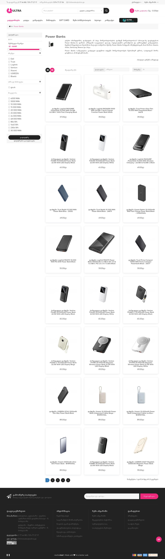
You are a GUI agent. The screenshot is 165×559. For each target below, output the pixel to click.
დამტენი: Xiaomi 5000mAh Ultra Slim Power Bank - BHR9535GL (63, 463)
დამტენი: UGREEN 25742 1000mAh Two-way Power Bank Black (63, 412)
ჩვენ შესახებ (63, 516)
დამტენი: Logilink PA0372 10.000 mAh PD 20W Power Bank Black (63, 261)
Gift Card (64, 20)
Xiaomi (14, 70)
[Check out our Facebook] (7, 555)
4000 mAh (15, 98)
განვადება (38, 20)
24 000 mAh (16, 116)
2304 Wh (15, 127)
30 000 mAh (16, 130)
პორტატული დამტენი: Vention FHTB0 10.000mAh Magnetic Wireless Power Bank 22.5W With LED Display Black (102, 363)
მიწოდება (51, 20)
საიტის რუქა (133, 524)
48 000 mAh (16, 119)
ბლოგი (98, 20)
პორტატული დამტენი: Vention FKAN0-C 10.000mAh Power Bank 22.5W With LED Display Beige (63, 362)
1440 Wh (14, 125)
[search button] (106, 10)
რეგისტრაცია (149, 496)
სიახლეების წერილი (102, 528)
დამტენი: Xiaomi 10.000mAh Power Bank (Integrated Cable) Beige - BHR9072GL (102, 413)
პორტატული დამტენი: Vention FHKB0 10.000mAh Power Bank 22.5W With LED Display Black (63, 161)
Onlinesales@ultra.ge (27, 539)
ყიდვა (26, 20)
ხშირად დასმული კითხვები (69, 536)
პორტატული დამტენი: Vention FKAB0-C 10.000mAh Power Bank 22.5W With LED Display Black (140, 312)
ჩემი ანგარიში (99, 516)
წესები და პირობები (66, 532)
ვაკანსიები (133, 528)
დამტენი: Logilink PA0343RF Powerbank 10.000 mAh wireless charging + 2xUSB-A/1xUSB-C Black (141, 161)
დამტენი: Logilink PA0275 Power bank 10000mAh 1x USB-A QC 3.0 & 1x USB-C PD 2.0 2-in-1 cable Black (102, 261)
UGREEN (15, 73)
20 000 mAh (16, 110)
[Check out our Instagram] (9, 555)
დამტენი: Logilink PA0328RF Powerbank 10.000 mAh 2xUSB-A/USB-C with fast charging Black (63, 110)
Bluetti (13, 76)
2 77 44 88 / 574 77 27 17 (27, 2)
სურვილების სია (100, 524)
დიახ (13, 87)
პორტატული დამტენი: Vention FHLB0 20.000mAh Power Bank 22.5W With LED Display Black (63, 312)
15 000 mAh (16, 107)
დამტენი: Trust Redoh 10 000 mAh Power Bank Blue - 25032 (63, 210)
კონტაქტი (109, 20)
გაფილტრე (24, 137)
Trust (13, 62)
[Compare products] (159, 539)
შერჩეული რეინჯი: (16, 43)
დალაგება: (99, 70)
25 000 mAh (16, 113)
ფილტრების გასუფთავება (24, 141)
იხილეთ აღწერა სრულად (147, 60)
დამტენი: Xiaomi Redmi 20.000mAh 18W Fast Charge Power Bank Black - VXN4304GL (140, 211)
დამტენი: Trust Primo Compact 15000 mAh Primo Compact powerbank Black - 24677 (141, 261)
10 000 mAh (16, 104)
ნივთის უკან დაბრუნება (68, 524)
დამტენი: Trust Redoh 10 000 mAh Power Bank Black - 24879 (101, 210)
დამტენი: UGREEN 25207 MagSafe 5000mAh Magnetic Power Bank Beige (140, 463)
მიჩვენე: (137, 70)
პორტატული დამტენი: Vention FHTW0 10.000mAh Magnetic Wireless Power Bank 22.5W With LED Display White (140, 363)
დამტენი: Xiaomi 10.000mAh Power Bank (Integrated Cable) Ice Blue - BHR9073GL (141, 413)
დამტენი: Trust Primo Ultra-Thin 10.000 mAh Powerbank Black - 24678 (140, 110)
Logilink (14, 64)
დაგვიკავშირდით (136, 520)
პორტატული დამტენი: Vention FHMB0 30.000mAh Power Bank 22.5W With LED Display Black (101, 463)
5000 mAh (15, 101)
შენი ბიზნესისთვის (82, 20)
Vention (14, 67)
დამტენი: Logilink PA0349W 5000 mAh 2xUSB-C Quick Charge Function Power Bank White (102, 110)
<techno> (59, 555)
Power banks (19, 26)
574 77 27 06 (59, 2)
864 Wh (14, 122)
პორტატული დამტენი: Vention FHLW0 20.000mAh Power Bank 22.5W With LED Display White (101, 312)
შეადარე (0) (70, 70)
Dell (12, 59)
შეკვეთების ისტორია (102, 520)
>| (68, 480)
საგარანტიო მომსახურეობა (70, 520)
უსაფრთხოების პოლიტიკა (69, 528)
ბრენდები (132, 516)
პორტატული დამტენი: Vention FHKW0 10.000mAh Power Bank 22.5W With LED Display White (101, 161)
